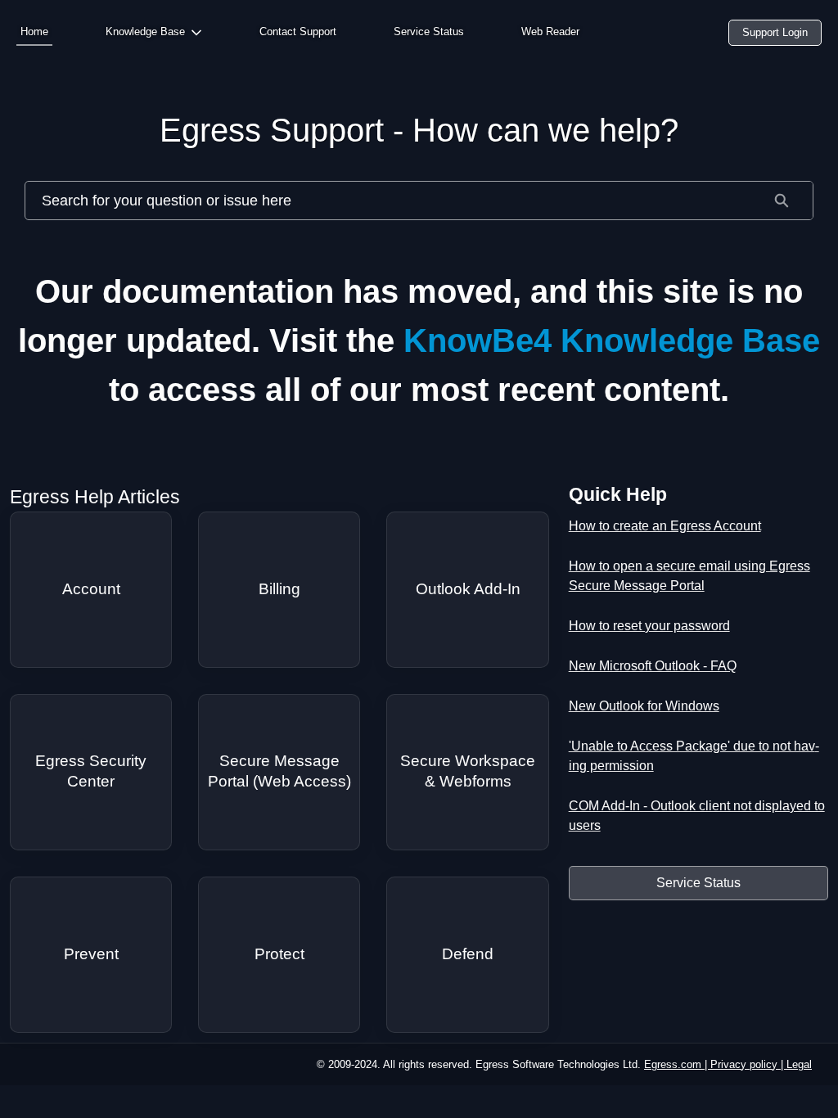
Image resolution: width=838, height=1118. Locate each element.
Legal (799, 1064)
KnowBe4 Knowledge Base (611, 340)
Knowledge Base (145, 31)
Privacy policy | (748, 1064)
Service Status (429, 31)
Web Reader (550, 31)
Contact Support (297, 31)
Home (34, 31)
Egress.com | (677, 1064)
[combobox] (387, 200)
